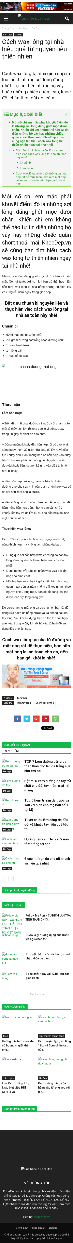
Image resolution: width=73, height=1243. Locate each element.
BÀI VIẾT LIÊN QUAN (17, 745)
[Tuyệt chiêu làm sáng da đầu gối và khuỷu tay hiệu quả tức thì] (12, 825)
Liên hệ (53, 1227)
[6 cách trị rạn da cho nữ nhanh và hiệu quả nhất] (12, 863)
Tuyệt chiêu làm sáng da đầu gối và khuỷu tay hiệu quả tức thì (46, 824)
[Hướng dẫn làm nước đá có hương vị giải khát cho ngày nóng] (18, 1026)
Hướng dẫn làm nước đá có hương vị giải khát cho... (18, 1045)
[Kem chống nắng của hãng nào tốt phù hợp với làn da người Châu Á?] (54, 1068)
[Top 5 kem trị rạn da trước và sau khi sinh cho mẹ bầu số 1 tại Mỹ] (12, 805)
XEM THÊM (11, 751)
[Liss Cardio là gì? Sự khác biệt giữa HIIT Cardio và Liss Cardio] (18, 1068)
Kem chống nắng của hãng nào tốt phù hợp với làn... (54, 1087)
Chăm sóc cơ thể (45, 702)
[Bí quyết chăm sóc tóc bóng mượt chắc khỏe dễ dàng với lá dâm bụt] (12, 959)
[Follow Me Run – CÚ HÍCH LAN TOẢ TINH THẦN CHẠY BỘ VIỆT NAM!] (12, 924)
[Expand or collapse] (66, 114)
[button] (67, 18)
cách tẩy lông (23, 702)
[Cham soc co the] (36, 676)
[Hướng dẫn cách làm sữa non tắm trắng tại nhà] (12, 844)
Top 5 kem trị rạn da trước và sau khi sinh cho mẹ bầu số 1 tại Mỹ (46, 805)
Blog (5, 1036)
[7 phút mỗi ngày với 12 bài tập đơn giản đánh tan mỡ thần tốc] (12, 979)
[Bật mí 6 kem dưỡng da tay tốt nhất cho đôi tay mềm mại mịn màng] (12, 786)
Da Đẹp (18, 34)
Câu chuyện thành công (51, 1036)
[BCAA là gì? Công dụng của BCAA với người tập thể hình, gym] (12, 940)
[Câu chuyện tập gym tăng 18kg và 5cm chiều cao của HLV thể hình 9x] (54, 1026)
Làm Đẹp (7, 34)
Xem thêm (35, 994)
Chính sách (22, 1227)
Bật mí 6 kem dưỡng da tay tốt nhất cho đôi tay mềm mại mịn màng (47, 785)
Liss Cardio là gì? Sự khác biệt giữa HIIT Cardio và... (15, 1087)
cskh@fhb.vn (42, 1217)
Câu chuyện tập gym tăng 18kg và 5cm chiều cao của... (54, 1045)
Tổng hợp (22, 697)
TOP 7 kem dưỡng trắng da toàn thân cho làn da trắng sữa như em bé (47, 766)
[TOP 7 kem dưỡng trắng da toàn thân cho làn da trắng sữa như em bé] (12, 766)
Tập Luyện (8, 1078)
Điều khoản (38, 1227)
